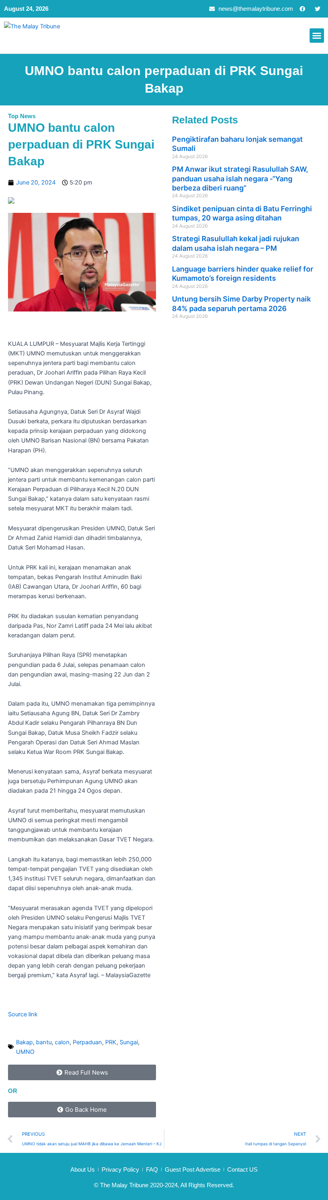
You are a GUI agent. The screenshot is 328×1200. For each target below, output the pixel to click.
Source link (23, 1014)
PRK (110, 1042)
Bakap (24, 1042)
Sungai (129, 1042)
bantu (44, 1042)
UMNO (25, 1051)
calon (62, 1042)
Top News (22, 116)
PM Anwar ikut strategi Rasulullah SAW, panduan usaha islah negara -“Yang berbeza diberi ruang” (240, 178)
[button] (317, 35)
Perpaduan (87, 1042)
